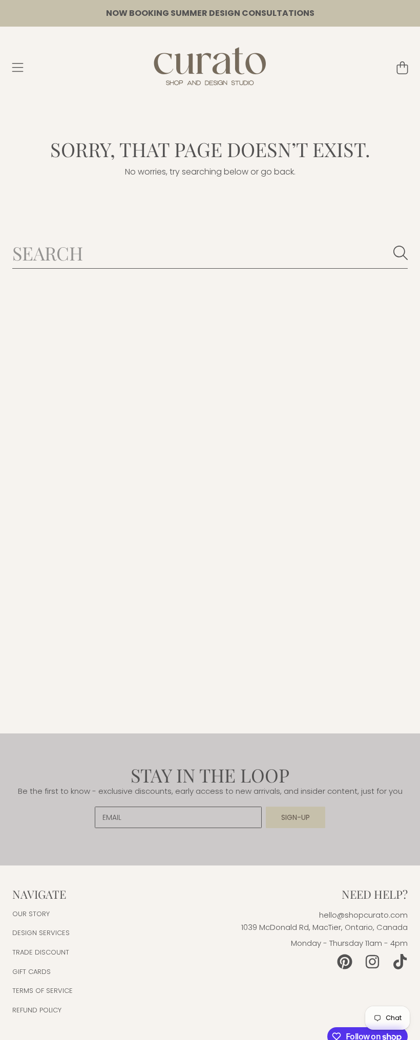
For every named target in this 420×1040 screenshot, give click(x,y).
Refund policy (36, 1010)
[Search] (400, 253)
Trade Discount (40, 952)
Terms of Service (42, 990)
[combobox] (210, 253)
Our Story (31, 914)
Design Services (41, 933)
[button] (18, 67)
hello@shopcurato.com (363, 914)
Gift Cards (31, 972)
